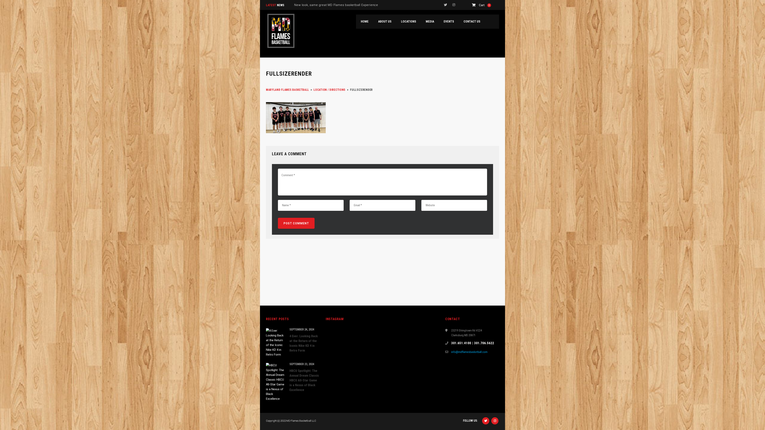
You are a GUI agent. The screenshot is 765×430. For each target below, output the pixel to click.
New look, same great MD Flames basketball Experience (336, 5)
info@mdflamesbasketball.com (469, 352)
